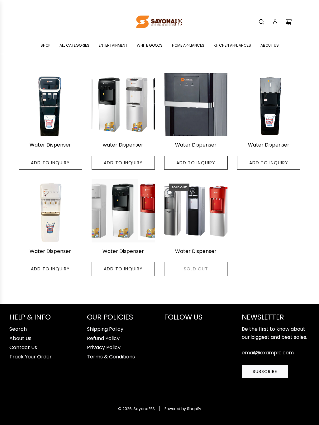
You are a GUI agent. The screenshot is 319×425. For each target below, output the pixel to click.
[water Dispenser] (123, 104)
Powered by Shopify (182, 408)
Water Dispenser (50, 144)
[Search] (261, 22)
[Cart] (289, 22)
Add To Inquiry (50, 163)
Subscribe (265, 371)
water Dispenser (123, 144)
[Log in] (275, 22)
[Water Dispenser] (50, 104)
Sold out (196, 269)
